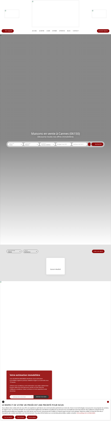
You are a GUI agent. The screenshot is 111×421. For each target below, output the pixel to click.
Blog (68, 31)
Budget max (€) (62, 144)
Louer (48, 31)
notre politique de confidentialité (85, 413)
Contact (76, 31)
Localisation (43, 143)
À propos (62, 31)
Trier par (26, 250)
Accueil (34, 31)
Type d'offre (11, 143)
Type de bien (27, 143)
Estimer (54, 31)
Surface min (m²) (78, 144)
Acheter (41, 31)
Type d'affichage (11, 250)
